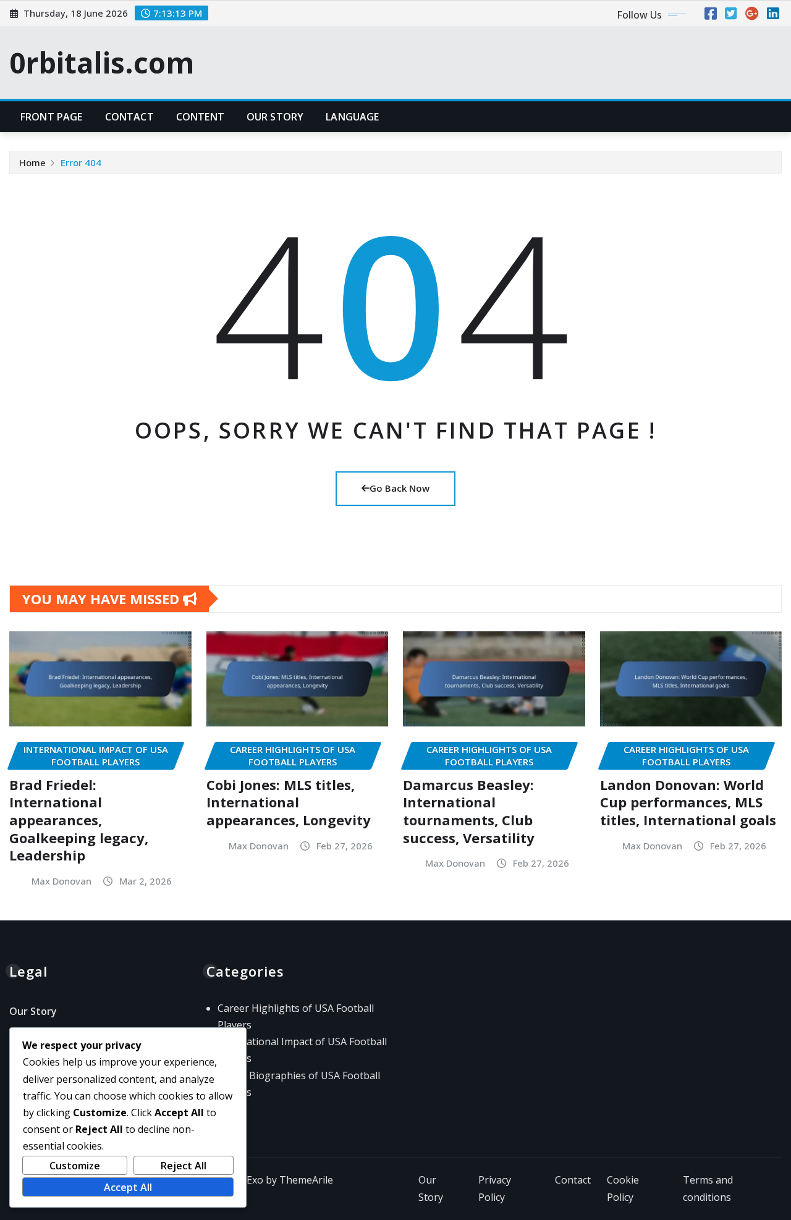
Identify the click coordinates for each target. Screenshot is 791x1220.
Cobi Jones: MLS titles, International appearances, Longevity (288, 802)
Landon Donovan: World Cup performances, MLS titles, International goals (688, 802)
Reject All (183, 1165)
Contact (129, 117)
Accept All (128, 1187)
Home (32, 162)
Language (352, 117)
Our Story (275, 117)
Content (200, 117)
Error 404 (81, 162)
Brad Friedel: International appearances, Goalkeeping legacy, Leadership (78, 819)
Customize (74, 1165)
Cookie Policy (623, 1189)
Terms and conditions (708, 1189)
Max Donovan (61, 881)
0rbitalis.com (101, 62)
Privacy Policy (494, 1189)
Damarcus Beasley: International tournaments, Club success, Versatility (469, 811)
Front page (51, 117)
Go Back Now (399, 488)
